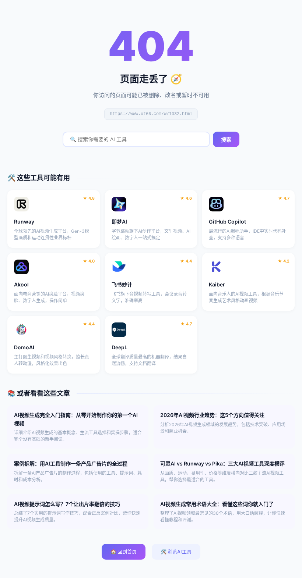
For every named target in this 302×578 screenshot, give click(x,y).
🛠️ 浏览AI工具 (176, 551)
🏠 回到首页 (123, 551)
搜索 (226, 140)
